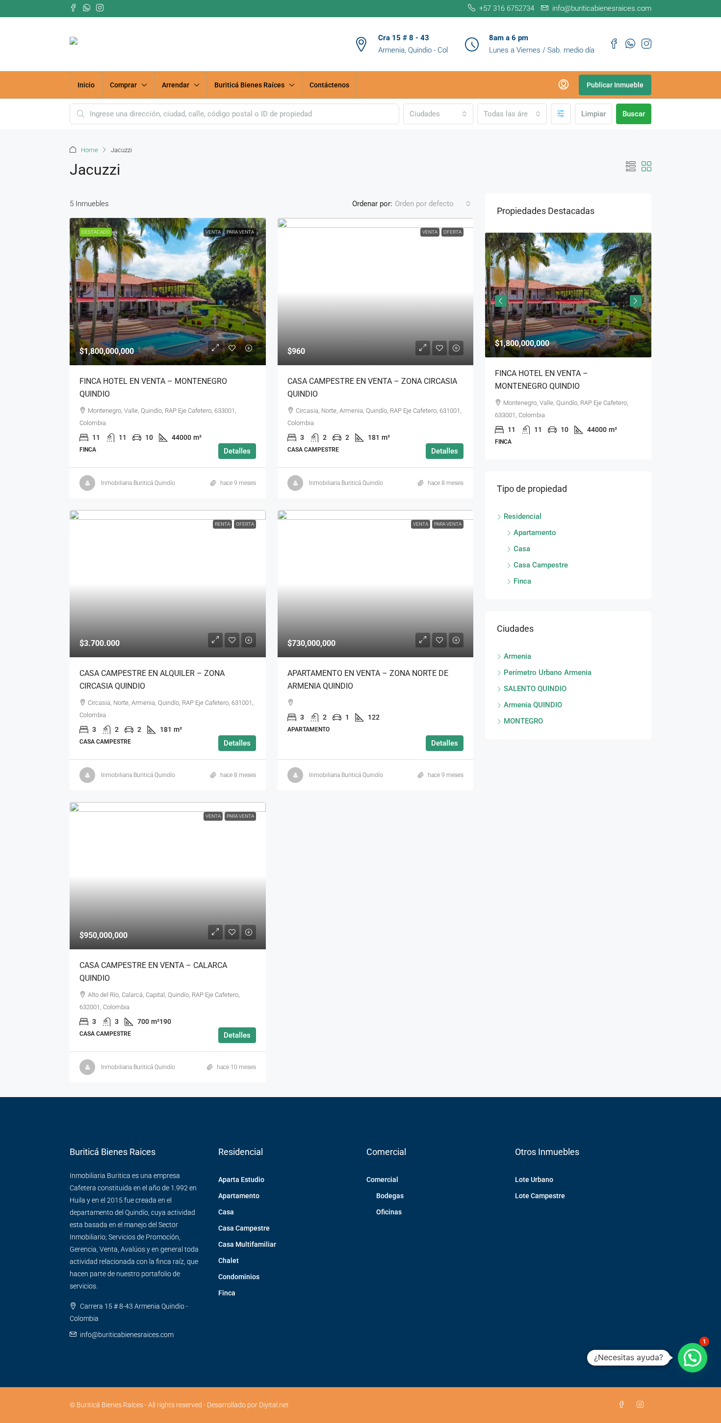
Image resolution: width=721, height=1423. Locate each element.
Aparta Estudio (241, 1179)
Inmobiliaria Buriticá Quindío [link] (138, 483)
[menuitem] (563, 85)
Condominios (238, 1277)
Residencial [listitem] (522, 516)
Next (636, 301)
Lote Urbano (534, 1179)
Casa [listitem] (522, 548)
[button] (631, 167)
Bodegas (390, 1196)
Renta (222, 524)
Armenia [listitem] (517, 656)
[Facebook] (623, 1405)
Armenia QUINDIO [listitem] (533, 704)
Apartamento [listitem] (535, 532)
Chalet (228, 1260)
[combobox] (438, 114)
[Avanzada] (561, 114)
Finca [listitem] (522, 581)
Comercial (382, 1179)
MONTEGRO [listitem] (523, 721)
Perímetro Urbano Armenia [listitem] (548, 672)
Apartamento (238, 1196)
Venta (213, 232)
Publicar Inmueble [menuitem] (615, 85)
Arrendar (175, 85)
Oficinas (389, 1212)
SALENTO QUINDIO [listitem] (535, 688)
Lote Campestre (540, 1196)
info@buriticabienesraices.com (127, 1335)
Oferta (452, 232)
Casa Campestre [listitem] (541, 565)
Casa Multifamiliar (247, 1244)
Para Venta (240, 232)
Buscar (633, 113)
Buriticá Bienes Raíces (249, 85)
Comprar (123, 85)
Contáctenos (329, 85)
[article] (568, 346)
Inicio (86, 85)
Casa (226, 1212)
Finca (226, 1293)
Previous (501, 301)
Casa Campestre (244, 1228)
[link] (168, 291)
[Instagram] (642, 1405)
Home (89, 150)
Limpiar (593, 113)
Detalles (237, 451)
